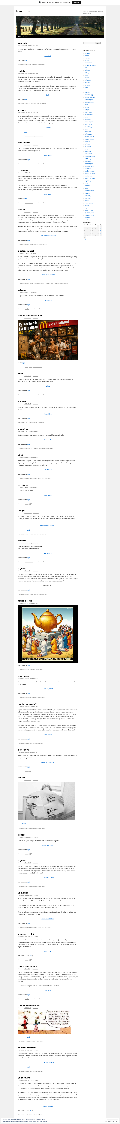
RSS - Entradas (88, 47)
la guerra (22, 860)
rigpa (52, 283)
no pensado (87, 133)
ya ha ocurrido (25, 1077)
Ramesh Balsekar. (48, 1106)
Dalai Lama (47, 439)
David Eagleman (48, 689)
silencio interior (88, 124)
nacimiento (87, 217)
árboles (86, 188)
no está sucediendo (27, 1047)
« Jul (84, 239)
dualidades (23, 71)
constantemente (88, 134)
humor (26, 367)
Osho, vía (48, 235)
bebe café (87, 200)
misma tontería (88, 168)
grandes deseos (88, 112)
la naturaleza (87, 144)
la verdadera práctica (89, 212)
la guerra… (23, 568)
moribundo (87, 109)
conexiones (23, 676)
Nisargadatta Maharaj (48, 919)
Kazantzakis (47, 553)
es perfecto (87, 207)
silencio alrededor (89, 121)
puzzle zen (87, 138)
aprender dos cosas (89, 163)
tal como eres (88, 146)
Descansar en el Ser (89, 136)
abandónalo (23, 429)
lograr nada (87, 154)
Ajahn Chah (47, 194)
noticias (21, 777)
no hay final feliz (88, 175)
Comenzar (76, 2)
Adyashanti (47, 127)
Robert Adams (48, 734)
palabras (22, 289)
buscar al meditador (27, 966)
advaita (27, 136)
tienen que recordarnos (29, 1005)
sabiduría (22, 43)
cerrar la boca (88, 192)
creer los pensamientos (90, 171)
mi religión (23, 484)
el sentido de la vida (89, 102)
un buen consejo (88, 153)
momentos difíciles (89, 160)
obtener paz (87, 141)
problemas (87, 180)
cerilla (86, 104)
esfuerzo (22, 209)
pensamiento (24, 142)
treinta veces (87, 148)
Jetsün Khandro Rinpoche (48, 525)
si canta (86, 149)
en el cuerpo (87, 185)
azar (25, 60)
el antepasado (88, 119)
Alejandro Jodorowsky (48, 762)
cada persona (88, 131)
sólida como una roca (89, 166)
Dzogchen (42, 283)
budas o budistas (88, 181)
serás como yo (88, 198)
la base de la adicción (89, 210)
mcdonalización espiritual (30, 315)
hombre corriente (88, 165)
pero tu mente (88, 161)
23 (100, 233)
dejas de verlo (88, 213)
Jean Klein (48, 990)
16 (100, 231)
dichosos (22, 834)
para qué (87, 170)
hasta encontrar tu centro (90, 156)
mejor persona (88, 143)
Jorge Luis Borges (47, 845)
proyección (87, 126)
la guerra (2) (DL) (26, 934)
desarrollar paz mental (90, 173)
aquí (28, 160)
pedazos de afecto (89, 203)
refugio (21, 510)
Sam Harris (48, 56)
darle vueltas (87, 193)
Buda (47, 95)
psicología (27, 64)
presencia (47, 283)
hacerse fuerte (88, 122)
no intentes (23, 170)
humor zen (23, 11)
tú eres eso (87, 195)
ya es (20, 454)
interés (86, 117)
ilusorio (86, 129)
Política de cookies (43, 1121)
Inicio (19, 36)
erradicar (22, 110)
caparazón (87, 183)
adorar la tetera (25, 600)
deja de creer (87, 111)
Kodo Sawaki (48, 155)
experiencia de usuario (90, 215)
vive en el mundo (89, 186)
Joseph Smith (88, 151)
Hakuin (48, 386)
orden (86, 202)
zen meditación (29, 103)
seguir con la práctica (89, 139)
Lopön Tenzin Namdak (48, 275)
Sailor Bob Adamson (48, 1062)
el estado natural (26, 250)
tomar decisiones (88, 106)
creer (86, 116)
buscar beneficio (88, 127)
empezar (22, 401)
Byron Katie (47, 495)
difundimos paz (88, 176)
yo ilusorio (23, 892)
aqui (28, 279)
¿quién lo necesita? (27, 703)
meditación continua (89, 190)
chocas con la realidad (90, 178)
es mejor (87, 219)
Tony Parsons (48, 470)
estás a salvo (87, 208)
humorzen (35, 45)
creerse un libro (88, 197)
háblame (22, 540)
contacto (25, 36)
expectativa (23, 749)
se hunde (87, 205)
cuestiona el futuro (89, 114)
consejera (87, 107)
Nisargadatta (48, 300)
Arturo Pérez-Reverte (48, 877)
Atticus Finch (48, 414)
